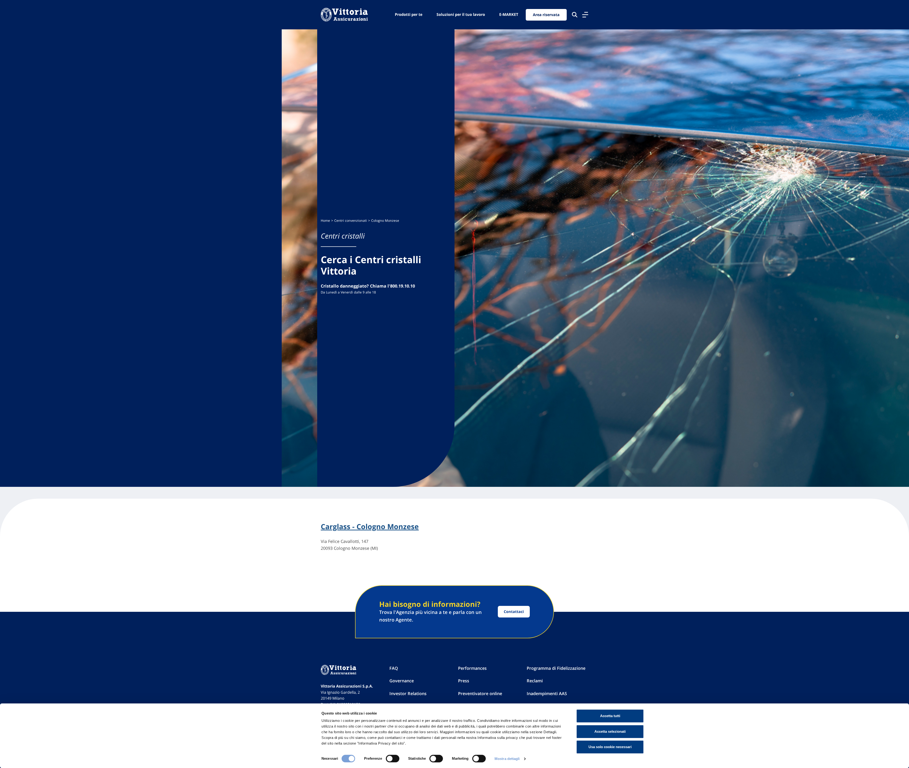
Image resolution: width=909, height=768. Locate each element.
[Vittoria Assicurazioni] (344, 14)
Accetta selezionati (610, 731)
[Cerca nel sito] (574, 14)
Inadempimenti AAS (547, 693)
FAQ (393, 668)
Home (325, 220)
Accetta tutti (610, 716)
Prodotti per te (408, 14)
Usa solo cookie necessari (610, 747)
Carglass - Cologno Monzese (370, 526)
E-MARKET (508, 14)
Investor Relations (408, 693)
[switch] (392, 758)
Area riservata (546, 14)
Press (463, 681)
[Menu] (585, 15)
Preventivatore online (480, 693)
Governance (401, 681)
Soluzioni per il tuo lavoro (461, 14)
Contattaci (514, 611)
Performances (472, 668)
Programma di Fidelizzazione (556, 668)
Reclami (535, 681)
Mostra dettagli (507, 759)
